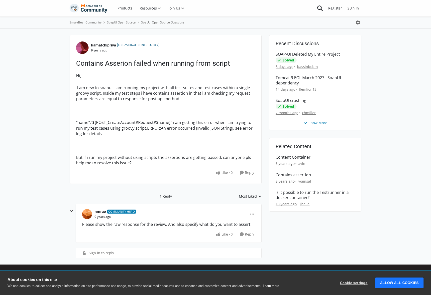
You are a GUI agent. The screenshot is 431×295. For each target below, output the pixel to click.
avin (301, 163)
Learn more (271, 286)
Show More (318, 122)
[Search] (320, 8)
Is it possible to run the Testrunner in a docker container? (312, 195)
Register (335, 8)
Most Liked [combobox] (250, 196)
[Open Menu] (357, 22)
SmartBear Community (86, 22)
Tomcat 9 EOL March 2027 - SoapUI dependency (308, 80)
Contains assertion (293, 175)
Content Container (293, 157)
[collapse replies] (71, 211)
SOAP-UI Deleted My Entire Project (308, 54)
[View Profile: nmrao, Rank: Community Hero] (87, 214)
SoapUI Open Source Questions (163, 22)
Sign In (353, 8)
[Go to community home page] (89, 8)
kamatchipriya (103, 45)
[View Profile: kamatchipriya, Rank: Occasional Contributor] (82, 47)
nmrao (100, 211)
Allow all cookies (399, 283)
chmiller (309, 112)
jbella (305, 204)
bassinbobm (307, 66)
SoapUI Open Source (121, 22)
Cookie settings (354, 283)
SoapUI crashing (291, 100)
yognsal (304, 181)
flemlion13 (308, 89)
